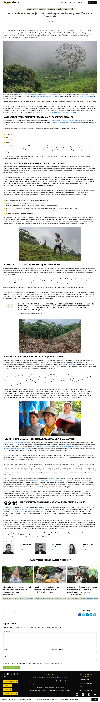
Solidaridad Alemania (86, 690)
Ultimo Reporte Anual (10, 681)
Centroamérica (53, 690)
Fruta (55, 681)
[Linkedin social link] (87, 614)
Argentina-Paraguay (40, 690)
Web (4, 656)
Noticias (45, 687)
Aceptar (95, 699)
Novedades (39, 687)
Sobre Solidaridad (38, 677)
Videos (62, 687)
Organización (53, 677)
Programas (30, 681)
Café (35, 681)
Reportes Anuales (41, 684)
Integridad (64, 677)
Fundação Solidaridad (85, 683)
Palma (66, 9)
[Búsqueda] (85, 2)
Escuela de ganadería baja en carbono (52, 598)
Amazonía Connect (18, 598)
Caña (62, 681)
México (64, 690)
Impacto (34, 684)
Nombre (6, 649)
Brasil (29, 9)
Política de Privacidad (10, 693)
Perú (71, 9)
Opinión (59, 9)
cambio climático (29, 598)
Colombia (42, 9)
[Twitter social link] (83, 614)
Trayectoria (46, 677)
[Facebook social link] (79, 614)
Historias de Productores (53, 684)
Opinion (57, 687)
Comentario (7, 631)
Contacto (92, 2)
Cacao (35, 9)
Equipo (59, 677)
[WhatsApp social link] (90, 614)
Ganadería (51, 9)
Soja (49, 681)
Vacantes (7, 685)
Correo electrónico (57, 649)
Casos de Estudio (64, 684)
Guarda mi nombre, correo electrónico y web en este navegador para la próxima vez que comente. (33, 663)
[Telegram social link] (94, 614)
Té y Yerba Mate (68, 681)
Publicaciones (51, 687)
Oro (52, 681)
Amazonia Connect (73, 598)
